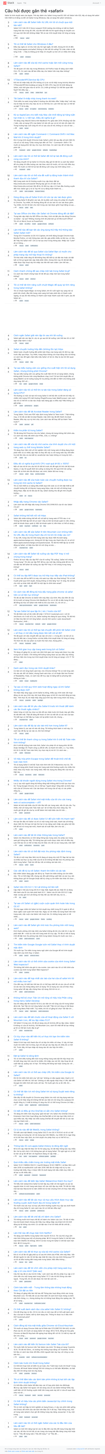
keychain (27, 526)
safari (27, 38)
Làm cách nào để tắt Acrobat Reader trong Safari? (38, 411)
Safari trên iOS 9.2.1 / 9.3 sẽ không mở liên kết (36, 887)
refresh (27, 74)
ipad (21, 586)
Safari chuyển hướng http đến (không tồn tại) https (38, 349)
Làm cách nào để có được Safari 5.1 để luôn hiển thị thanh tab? (44, 819)
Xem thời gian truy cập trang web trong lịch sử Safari (39, 649)
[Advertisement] (40, 319)
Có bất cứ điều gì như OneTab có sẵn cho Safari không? (41, 1111)
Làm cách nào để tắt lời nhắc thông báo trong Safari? (39, 835)
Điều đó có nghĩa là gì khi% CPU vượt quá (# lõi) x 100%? (41, 463)
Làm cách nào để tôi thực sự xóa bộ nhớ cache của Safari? (42, 1252)
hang (31, 474)
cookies (26, 972)
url (25, 496)
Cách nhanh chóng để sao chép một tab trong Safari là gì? (42, 271)
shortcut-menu (34, 955)
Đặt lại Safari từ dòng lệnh (26, 1056)
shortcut (33, 279)
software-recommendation (27, 1194)
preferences (41, 1210)
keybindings (53, 150)
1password (43, 1175)
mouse (27, 300)
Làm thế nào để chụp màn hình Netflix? (33, 1233)
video (32, 92)
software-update (44, 1156)
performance (28, 405)
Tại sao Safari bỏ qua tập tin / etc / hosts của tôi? (37, 611)
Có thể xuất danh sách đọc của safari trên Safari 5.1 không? (42, 1309)
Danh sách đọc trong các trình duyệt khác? (34, 668)
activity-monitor (40, 474)
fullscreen (27, 753)
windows (28, 57)
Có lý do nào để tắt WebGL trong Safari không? (36, 1129)
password (27, 813)
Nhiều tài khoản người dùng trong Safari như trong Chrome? (43, 780)
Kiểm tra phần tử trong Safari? (28, 430)
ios (25, 457)
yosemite (28, 700)
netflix (40, 1246)
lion (21, 384)
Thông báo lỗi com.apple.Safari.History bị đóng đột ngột (41, 1146)
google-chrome (36, 150)
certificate (35, 526)
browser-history (39, 191)
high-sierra (33, 1011)
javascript (47, 1395)
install (34, 224)
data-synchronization (26, 605)
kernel (26, 128)
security (40, 1395)
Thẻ (24, 3)
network (37, 624)
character (35, 1175)
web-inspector (29, 438)
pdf (32, 424)
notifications (34, 245)
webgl (32, 1140)
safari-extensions (29, 938)
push (43, 845)
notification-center (39, 1303)
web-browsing (42, 109)
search (26, 881)
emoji (41, 384)
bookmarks (39, 509)
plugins (36, 405)
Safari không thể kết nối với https (30, 515)
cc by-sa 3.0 (80, 1449)
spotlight (40, 700)
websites (51, 109)
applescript (33, 1105)
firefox (43, 919)
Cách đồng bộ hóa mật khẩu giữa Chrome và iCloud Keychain (43, 1325)
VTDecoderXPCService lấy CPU (29, 80)
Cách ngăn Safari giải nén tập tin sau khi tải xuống (38, 335)
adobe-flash (39, 92)
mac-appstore (33, 1156)
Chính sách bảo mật (28, 1451)
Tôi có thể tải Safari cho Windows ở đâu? (33, 44)
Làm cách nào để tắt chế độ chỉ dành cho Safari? (37, 1216)
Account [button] (96, 3)
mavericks (28, 774)
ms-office (27, 224)
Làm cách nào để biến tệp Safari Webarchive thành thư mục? (43, 1181)
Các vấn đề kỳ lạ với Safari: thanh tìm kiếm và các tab (40, 871)
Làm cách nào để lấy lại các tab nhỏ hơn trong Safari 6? (40, 725)
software (51, 224)
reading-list (33, 681)
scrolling (49, 919)
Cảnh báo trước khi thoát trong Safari (32, 1363)
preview (27, 424)
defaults (45, 150)
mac (20, 1156)
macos (22, 38)
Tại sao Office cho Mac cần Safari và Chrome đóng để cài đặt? (44, 213)
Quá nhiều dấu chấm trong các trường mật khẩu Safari (40, 1162)
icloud (26, 681)
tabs (31, 207)
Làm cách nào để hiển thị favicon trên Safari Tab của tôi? (41, 1344)
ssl (41, 526)
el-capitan (33, 109)
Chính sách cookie (13, 1451)
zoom (31, 865)
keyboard (22, 150)
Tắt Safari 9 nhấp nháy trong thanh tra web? (35, 98)
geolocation (27, 1281)
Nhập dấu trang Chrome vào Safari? (31, 502)
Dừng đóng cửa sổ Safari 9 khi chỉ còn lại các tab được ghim (43, 197)
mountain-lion (24, 547)
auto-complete (29, 191)
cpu (46, 92)
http (32, 362)
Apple (19, 3)
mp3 (30, 586)
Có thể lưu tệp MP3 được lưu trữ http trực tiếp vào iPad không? (44, 575)
